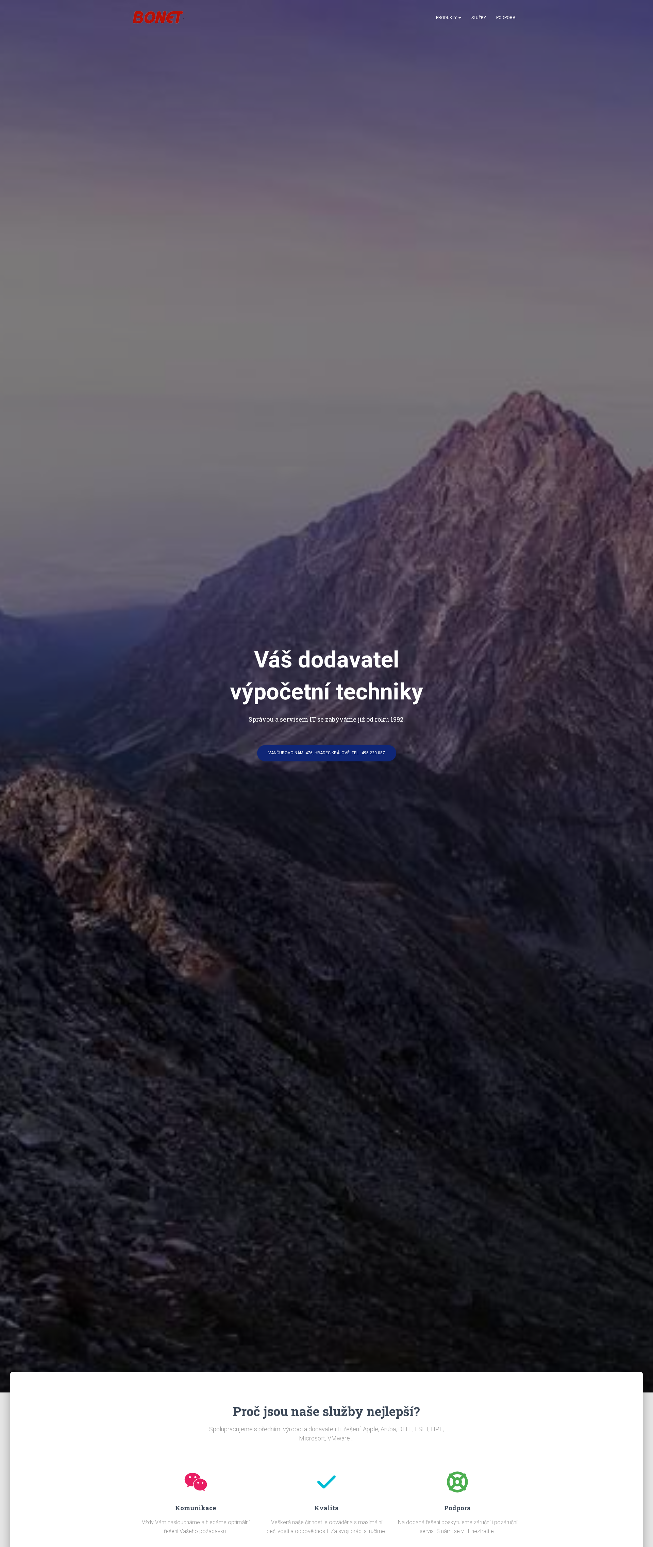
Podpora (505, 17)
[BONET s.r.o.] (158, 17)
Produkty (447, 17)
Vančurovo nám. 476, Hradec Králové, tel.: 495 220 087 (326, 753)
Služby (478, 17)
